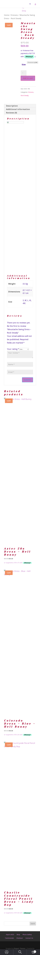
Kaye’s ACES (10, 934)
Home (6, 15)
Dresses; (14, 15)
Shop (18, 934)
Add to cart (28, 78)
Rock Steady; (25, 95)
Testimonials (9, 938)
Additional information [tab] (18, 109)
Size (24, 64)
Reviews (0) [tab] (11, 112)
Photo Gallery (27, 934)
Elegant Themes (19, 948)
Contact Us (29, 938)
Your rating (13, 349)
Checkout (19, 938)
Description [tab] (12, 105)
